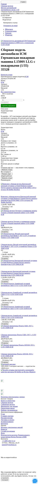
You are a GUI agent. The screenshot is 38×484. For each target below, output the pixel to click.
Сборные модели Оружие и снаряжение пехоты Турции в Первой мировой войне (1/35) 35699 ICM (18, 223)
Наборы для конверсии (9, 410)
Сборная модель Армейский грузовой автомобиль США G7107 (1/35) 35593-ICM (19, 316)
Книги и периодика (8, 401)
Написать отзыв (7, 170)
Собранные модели (8, 404)
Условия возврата (7, 422)
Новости (4, 429)
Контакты (4, 423)
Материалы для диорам (9, 406)
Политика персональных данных (13, 397)
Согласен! (5, 480)
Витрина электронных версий (12, 427)
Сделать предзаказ (8, 106)
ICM (26, 76)
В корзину (5, 102)
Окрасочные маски (8, 408)
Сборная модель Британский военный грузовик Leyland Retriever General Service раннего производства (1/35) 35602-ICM (18, 273)
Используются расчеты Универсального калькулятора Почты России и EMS (15, 436)
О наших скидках (7, 416)
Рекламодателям (7, 418)
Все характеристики (8, 92)
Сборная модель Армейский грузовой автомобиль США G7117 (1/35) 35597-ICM (19, 293)
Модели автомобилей (8, 8)
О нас (3, 414)
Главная (4, 4)
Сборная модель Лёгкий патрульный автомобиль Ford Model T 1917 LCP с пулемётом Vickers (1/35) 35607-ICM (19, 246)
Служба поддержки (8, 431)
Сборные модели (7, 6)
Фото (3, 433)
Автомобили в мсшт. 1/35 (10, 10)
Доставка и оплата (7, 420)
